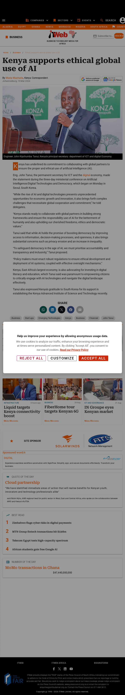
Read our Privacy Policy (74, 349)
